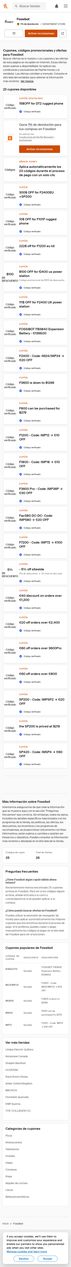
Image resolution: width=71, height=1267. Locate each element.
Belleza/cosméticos (17, 1196)
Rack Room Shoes (16, 1076)
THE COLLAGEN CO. (18, 1110)
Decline (24, 1258)
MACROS (11, 1090)
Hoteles (10, 1156)
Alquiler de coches (16, 1183)
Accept (47, 1258)
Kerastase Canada (16, 1056)
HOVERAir (11, 1070)
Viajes (9, 1162)
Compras (11, 1169)
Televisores (12, 1149)
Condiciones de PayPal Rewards (36, 137)
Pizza (8, 1135)
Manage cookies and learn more (27, 1251)
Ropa (8, 1176)
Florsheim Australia (17, 1097)
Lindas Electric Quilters (19, 1049)
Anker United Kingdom (18, 1083)
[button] (65, 6)
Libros (9, 1190)
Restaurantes (13, 1142)
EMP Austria (12, 1104)
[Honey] (5, 6)
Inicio (5, 1223)
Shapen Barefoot (15, 1063)
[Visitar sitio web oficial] (62, 33)
